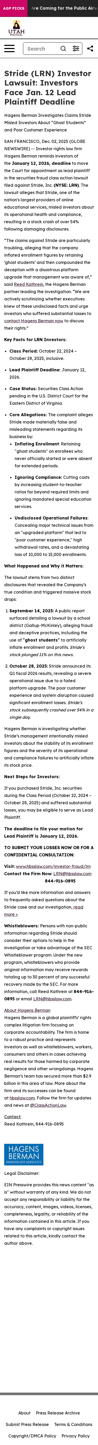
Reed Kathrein (28, 284)
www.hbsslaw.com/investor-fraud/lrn (53, 866)
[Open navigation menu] (9, 48)
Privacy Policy (75, 1435)
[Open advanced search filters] (76, 49)
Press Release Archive (58, 1413)
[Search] (63, 49)
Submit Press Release (27, 1424)
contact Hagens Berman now (33, 320)
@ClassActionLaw (48, 1105)
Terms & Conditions (73, 1424)
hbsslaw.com (22, 1098)
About (24, 1413)
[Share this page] (90, 48)
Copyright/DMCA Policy (32, 1435)
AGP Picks (13, 8)
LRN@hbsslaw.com (72, 873)
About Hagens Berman (27, 1010)
